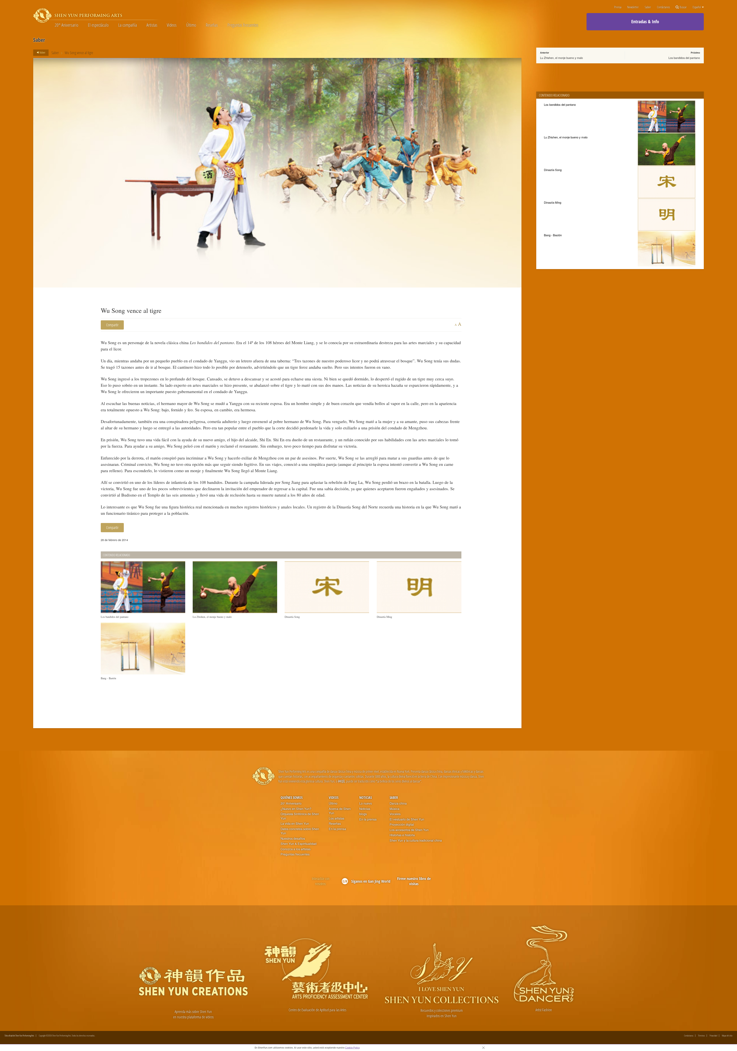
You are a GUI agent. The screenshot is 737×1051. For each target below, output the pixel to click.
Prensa (617, 7)
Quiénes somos (291, 797)
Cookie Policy (352, 1047)
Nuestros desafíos (293, 838)
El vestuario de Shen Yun (407, 819)
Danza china (398, 803)
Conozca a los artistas (296, 849)
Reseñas (212, 25)
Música (394, 809)
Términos (701, 1035)
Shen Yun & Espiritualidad (298, 844)
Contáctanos (663, 7)
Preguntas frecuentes (242, 25)
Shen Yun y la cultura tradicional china (416, 840)
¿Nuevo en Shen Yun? (296, 809)
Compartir (112, 324)
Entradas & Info (645, 21)
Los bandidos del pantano (684, 58)
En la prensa (337, 829)
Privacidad (713, 1035)
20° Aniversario (66, 25)
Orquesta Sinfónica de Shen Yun (300, 816)
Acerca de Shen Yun (340, 811)
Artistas (151, 25)
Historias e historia (402, 835)
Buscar (683, 7)
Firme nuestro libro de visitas (414, 881)
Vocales (395, 814)
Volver (42, 52)
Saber (648, 7)
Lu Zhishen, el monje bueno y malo (561, 58)
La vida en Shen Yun (295, 823)
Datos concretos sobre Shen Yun (300, 831)
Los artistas (336, 818)
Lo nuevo (365, 803)
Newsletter (633, 7)
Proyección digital (402, 824)
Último (191, 25)
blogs (363, 814)
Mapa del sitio (727, 1035)
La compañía (127, 25)
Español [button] (697, 7)
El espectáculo (98, 25)
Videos (172, 25)
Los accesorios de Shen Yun (409, 830)
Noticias (365, 797)
